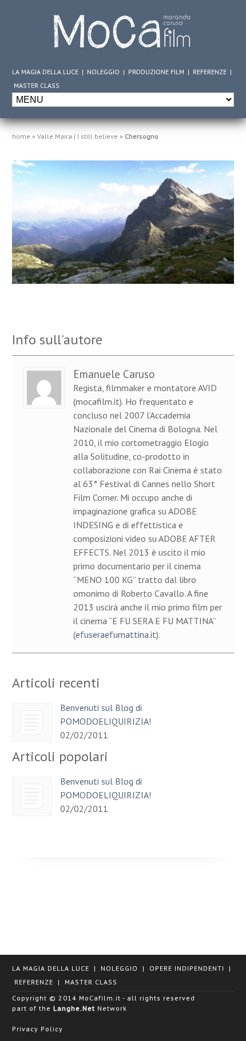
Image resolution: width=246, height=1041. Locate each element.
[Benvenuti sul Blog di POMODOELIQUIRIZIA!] (31, 722)
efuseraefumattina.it (116, 634)
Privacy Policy (37, 1028)
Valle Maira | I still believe (77, 136)
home (21, 136)
